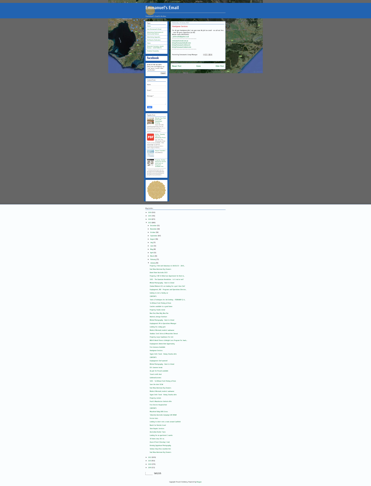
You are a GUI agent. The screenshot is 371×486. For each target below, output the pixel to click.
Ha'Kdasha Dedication (154, 40)
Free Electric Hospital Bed (158, 405)
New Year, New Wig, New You (159, 313)
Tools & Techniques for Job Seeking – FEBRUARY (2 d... (167, 300)
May (152, 249)
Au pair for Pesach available (159, 371)
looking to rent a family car (159, 293)
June (152, 246)
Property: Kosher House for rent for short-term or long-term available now (160, 163)
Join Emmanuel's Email (154, 29)
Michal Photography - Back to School (162, 283)
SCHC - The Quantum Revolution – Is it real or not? (167, 279)
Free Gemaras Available (157, 347)
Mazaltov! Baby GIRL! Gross (159, 412)
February (153, 259)
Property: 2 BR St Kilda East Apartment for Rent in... (167, 276)
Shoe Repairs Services (157, 429)
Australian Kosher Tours (158, 432)
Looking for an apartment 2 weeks (161, 435)
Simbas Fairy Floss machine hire (160, 449)
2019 (150, 468)
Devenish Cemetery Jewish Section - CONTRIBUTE (155, 47)
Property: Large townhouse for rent (161, 337)
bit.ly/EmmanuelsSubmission (181, 47)
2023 (150, 223)
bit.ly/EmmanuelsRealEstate (181, 43)
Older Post (220, 66)
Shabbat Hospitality (153, 51)
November (153, 229)
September (154, 236)
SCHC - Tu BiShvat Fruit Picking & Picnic (163, 381)
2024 (150, 219)
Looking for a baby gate (158, 327)
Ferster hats (154, 418)
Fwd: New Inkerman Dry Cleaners (160, 269)
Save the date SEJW (156, 384)
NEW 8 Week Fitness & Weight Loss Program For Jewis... (168, 340)
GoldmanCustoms (155, 378)
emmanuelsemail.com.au (180, 41)
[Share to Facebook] (210, 55)
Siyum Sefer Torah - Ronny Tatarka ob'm (163, 354)
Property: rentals (155, 398)
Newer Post (176, 66)
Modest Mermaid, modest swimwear (162, 330)
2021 (150, 461)
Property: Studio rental (157, 310)
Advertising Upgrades (153, 37)
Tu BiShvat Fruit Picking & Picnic (160, 303)
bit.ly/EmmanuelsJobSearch (181, 45)
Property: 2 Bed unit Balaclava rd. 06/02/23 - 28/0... (167, 266)
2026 (150, 212)
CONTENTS (153, 296)
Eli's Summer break (156, 368)
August (152, 239)
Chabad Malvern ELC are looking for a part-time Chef (167, 286)
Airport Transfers (160, 150)
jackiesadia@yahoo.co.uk (181, 37)
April (152, 253)
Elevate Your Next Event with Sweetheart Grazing (160, 120)
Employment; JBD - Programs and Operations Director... (168, 290)
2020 (150, 464)
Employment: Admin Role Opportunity (162, 344)
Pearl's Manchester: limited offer (161, 401)
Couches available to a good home (161, 306)
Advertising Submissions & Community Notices (155, 33)
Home (198, 66)
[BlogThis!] (206, 55)
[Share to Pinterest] (211, 55)
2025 (150, 216)
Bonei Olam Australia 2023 (158, 273)
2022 (150, 457)
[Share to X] (208, 55)
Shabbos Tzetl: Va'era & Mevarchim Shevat (164, 334)
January (153, 263)
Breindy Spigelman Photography (160, 445)
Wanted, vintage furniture (158, 317)
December (153, 226)
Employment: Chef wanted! (158, 361)
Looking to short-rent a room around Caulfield (165, 422)
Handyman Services (156, 351)
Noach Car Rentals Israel (158, 425)
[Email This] (204, 55)
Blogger (199, 482)
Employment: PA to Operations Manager (163, 323)
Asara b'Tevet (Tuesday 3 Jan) (160, 442)
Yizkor (149, 43)
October (153, 232)
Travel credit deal (156, 374)
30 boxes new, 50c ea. (157, 439)
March (152, 256)
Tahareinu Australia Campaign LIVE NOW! (163, 415)
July (151, 243)
